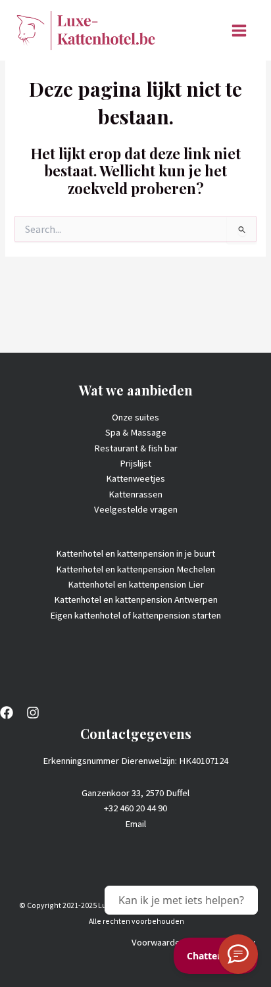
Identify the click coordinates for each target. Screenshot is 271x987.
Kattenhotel (80, 553)
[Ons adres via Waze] (238, 954)
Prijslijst (135, 463)
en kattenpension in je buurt (160, 553)
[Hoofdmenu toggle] (239, 30)
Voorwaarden (158, 942)
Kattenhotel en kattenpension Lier (136, 584)
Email (135, 824)
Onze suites (135, 417)
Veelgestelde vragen (136, 509)
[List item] (6, 712)
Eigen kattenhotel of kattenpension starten (135, 615)
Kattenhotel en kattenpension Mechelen (135, 569)
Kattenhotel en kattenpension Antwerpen (136, 599)
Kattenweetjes (135, 478)
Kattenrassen (135, 494)
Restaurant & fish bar (136, 448)
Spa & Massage (135, 432)
